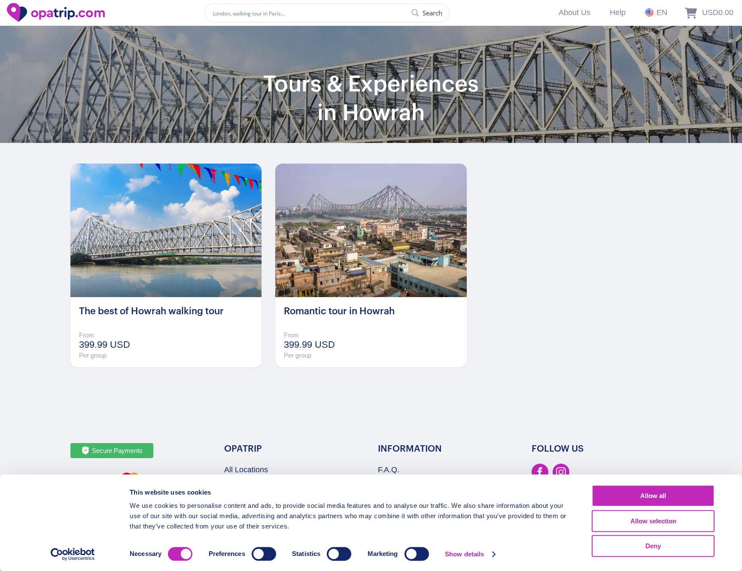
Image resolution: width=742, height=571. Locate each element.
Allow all (653, 495)
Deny (653, 546)
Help (618, 12)
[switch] (264, 554)
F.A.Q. (388, 469)
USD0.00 (717, 12)
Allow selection (653, 521)
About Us (574, 12)
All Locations (246, 469)
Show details (464, 554)
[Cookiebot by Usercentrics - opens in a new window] (72, 554)
